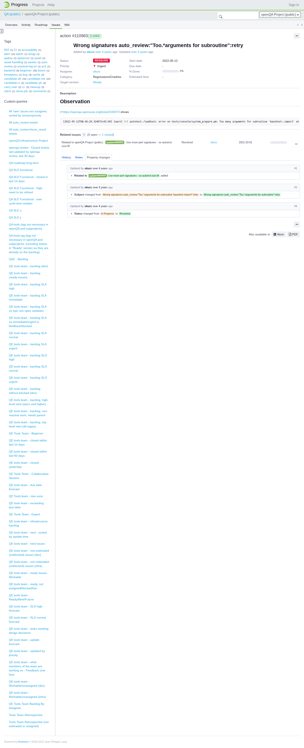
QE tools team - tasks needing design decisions (28, 630)
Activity (26, 24)
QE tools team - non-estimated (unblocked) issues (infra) (29, 564)
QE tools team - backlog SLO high (28, 357)
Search (220, 15)
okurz (91, 51)
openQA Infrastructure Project (28, 140)
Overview (11, 24)
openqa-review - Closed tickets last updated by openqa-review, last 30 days (29, 152)
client (7, 91)
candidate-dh (12, 78)
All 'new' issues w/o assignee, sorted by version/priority (28, 113)
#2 (295, 187)
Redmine (23, 741)
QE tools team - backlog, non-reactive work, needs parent (28, 413)
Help (51, 5)
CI (15, 49)
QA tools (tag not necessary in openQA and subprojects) (28, 226)
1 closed (107, 134)
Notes (79, 157)
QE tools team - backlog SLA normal (28, 335)
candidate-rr (12, 82)
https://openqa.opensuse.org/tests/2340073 (91, 112)
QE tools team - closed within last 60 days (28, 453)
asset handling (13, 62)
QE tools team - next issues (27, 543)
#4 (295, 206)
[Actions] (296, 144)
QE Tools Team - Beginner (26, 433)
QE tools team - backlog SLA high (28, 286)
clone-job (22, 91)
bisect (41, 70)
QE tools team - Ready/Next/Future (21, 597)
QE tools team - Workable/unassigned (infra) (27, 694)
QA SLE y (15, 217)
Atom (280, 234)
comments (39, 91)
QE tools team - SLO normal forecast (27, 619)
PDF (295, 234)
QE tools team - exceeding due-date (26, 505)
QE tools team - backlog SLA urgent (28, 346)
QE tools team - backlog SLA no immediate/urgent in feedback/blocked (28, 322)
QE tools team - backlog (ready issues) (24, 275)
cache (36, 74)
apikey (8, 58)
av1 (44, 66)
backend (9, 70)
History (66, 157)
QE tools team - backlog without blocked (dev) (24, 391)
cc (23, 87)
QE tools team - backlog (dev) (28, 266)
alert (7, 54)
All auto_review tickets (23, 122)
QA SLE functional (20, 170)
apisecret (23, 58)
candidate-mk (36, 78)
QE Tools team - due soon (26, 496)
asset (37, 58)
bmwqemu (11, 74)
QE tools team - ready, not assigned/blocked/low (26, 586)
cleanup (35, 87)
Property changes (98, 157)
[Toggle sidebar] (1, 31)
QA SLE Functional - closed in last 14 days (28, 179)
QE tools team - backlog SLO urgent (28, 379)
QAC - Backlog (18, 259)
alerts (19, 54)
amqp (32, 54)
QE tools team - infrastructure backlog (28, 523)
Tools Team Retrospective (26, 715)
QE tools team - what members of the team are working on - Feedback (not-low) (27, 668)
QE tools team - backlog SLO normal (28, 368)
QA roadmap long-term (24, 163)
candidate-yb (33, 82)
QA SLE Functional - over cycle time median (25, 201)
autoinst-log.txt (27, 66)
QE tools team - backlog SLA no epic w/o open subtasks (28, 308)
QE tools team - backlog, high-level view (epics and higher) (29, 402)
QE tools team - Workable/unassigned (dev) (27, 683)
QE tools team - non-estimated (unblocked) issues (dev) (29, 552)
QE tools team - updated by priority (27, 653)
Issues (56, 24)
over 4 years (103, 51)
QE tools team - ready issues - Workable (29, 575)
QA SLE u (15, 210)
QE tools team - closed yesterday (24, 464)
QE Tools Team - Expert (24, 514)
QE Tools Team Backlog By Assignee (26, 706)
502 (6, 49)
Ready (97, 82)
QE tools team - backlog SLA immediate (28, 297)
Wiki (67, 24)
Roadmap (41, 24)
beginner (26, 70)
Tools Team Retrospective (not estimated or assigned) (29, 724)
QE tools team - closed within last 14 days (28, 442)
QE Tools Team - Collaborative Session (29, 476)
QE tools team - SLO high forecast (25, 608)
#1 (295, 168)
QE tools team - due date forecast (25, 487)
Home (17, 5)
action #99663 (115, 142)
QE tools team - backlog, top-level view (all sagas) (28, 424)
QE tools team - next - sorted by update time (28, 534)
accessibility (29, 49)
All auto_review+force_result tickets (27, 131)
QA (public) (12, 14)
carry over (10, 87)
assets (32, 62)
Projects (38, 5)
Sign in (294, 5)
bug (25, 74)
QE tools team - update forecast (24, 642)
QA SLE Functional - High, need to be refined (26, 190)
